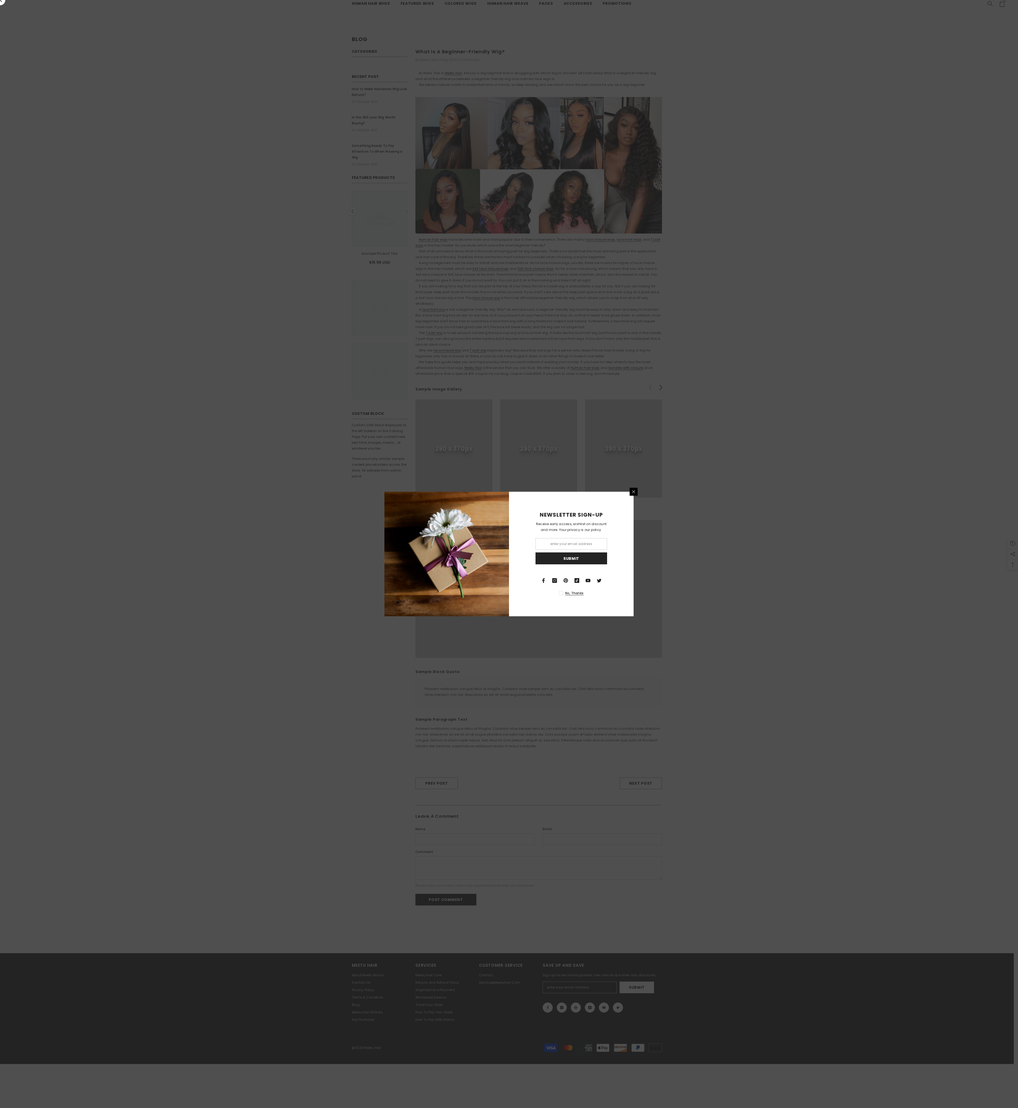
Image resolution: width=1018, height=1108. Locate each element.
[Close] (634, 492)
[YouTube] (588, 580)
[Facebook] (543, 580)
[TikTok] (576, 580)
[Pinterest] (565, 580)
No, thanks (574, 593)
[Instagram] (554, 580)
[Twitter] (599, 580)
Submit (571, 558)
